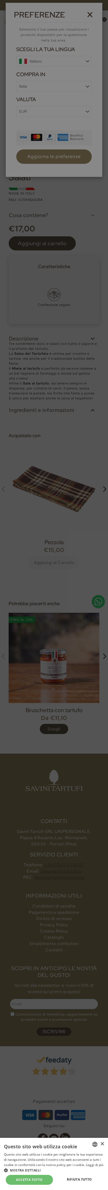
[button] (54, 1170)
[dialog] (54, 595)
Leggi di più (95, 1165)
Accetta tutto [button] (29, 1179)
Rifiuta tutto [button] (79, 1179)
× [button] (102, 1144)
